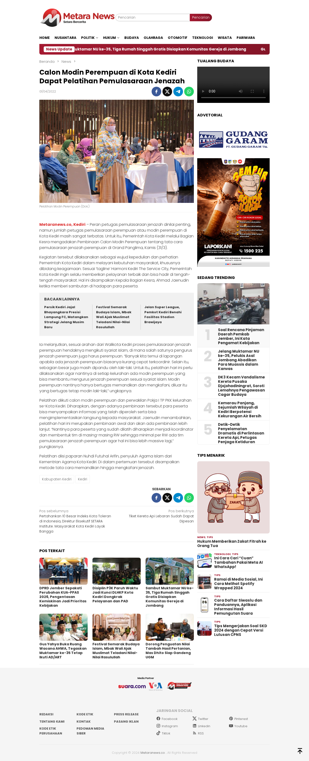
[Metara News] (77, 17)
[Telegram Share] (178, 91)
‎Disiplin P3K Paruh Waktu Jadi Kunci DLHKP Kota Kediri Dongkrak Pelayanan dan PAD (115, 595)
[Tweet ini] (167, 91)
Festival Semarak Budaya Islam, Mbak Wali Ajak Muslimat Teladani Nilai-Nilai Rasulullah (113, 317)
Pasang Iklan (126, 721)
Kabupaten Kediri (56, 479)
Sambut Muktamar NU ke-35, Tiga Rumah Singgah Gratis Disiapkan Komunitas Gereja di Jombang (117, 49)
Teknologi (222, 554)
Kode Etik (85, 714)
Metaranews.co (152, 752)
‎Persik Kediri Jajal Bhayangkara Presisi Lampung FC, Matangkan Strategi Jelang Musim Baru (66, 317)
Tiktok (166, 733)
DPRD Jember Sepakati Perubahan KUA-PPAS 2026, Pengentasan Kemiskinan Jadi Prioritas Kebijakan (62, 597)
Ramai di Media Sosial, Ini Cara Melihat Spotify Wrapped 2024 (238, 583)
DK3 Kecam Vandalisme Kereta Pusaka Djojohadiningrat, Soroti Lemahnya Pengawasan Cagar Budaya (241, 386)
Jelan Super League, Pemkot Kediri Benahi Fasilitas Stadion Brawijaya (163, 314)
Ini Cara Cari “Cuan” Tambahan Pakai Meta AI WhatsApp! (238, 562)
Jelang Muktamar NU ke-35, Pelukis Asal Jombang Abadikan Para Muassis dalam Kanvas (238, 360)
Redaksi (46, 714)
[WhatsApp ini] (189, 91)
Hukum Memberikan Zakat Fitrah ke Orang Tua (231, 543)
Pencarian (201, 17)
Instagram (170, 726)
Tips (210, 537)
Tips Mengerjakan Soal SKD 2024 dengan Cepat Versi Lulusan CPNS (240, 630)
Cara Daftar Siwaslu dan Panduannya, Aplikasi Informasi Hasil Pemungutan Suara (238, 607)
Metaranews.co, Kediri (62, 224)
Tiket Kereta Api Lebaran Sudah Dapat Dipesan (161, 516)
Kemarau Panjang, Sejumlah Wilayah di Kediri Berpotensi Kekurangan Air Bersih (239, 409)
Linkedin (204, 726)
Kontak (84, 721)
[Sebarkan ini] (156, 91)
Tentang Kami (51, 721)
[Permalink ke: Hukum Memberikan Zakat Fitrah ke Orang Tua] (233, 497)
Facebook (169, 719)
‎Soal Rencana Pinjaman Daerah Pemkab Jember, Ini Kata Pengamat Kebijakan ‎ (241, 336)
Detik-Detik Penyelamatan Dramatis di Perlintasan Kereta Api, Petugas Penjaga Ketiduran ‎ (241, 433)
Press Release (126, 714)
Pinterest (241, 719)
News (201, 537)
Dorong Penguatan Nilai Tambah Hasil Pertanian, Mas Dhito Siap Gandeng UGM (168, 651)
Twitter (203, 719)
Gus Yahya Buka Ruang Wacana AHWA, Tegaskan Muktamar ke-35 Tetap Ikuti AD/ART (63, 651)
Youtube (240, 726)
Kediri (82, 479)
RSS (201, 733)
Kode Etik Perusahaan (50, 731)
